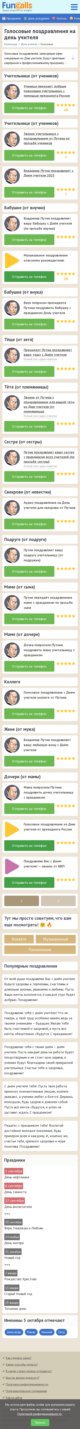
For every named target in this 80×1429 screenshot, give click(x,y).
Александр (14, 1332)
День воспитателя (18, 1206)
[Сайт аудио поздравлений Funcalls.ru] (17, 7)
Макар (31, 1332)
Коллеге (19, 939)
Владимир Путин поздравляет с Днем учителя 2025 (48, 173)
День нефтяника (16, 1177)
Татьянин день (15, 1308)
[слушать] (12, 92)
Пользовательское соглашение (26, 1391)
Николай (47, 1332)
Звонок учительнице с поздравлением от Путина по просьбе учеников (47, 138)
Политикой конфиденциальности (39, 1414)
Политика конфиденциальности (27, 1384)
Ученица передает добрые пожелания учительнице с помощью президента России (47, 91)
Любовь (61, 18)
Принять (40, 1422)
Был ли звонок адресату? (22, 1378)
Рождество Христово (20, 1279)
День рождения (38, 18)
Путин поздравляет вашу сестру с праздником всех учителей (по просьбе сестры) (49, 457)
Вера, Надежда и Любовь (23, 1228)
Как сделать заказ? (18, 1358)
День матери (14, 1243)
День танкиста (15, 1192)
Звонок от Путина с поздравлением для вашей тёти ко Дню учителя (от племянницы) (49, 404)
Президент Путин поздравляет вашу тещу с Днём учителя (48, 352)
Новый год (12, 1257)
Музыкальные (55, 939)
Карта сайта (14, 1397)
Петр (61, 1332)
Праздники (13, 18)
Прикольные (40, 949)
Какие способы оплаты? (22, 1364)
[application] (10, 90)
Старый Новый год (18, 1294)
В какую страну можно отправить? (29, 1371)
